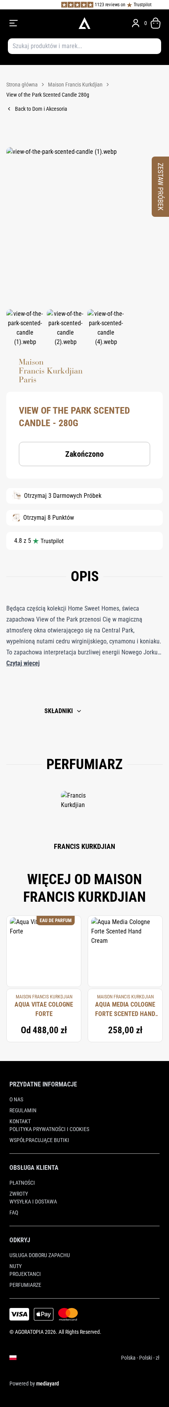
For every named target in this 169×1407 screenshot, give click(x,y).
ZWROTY (18, 1194)
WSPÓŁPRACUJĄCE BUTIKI (39, 1140)
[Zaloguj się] (135, 23)
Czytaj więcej (23, 663)
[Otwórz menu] (38, 23)
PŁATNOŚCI (22, 1183)
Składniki (58, 711)
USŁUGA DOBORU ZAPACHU (39, 1255)
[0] (155, 23)
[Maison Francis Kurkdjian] (50, 370)
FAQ (13, 1212)
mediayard (47, 1383)
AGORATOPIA (29, 1332)
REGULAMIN (23, 1110)
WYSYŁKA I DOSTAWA (33, 1201)
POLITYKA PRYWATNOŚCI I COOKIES (49, 1129)
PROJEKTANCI (25, 1274)
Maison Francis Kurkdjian (75, 84)
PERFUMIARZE (25, 1285)
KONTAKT (20, 1121)
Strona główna (22, 84)
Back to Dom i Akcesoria (41, 109)
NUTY (15, 1266)
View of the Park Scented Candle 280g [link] (47, 95)
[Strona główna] (84, 23)
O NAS (16, 1099)
